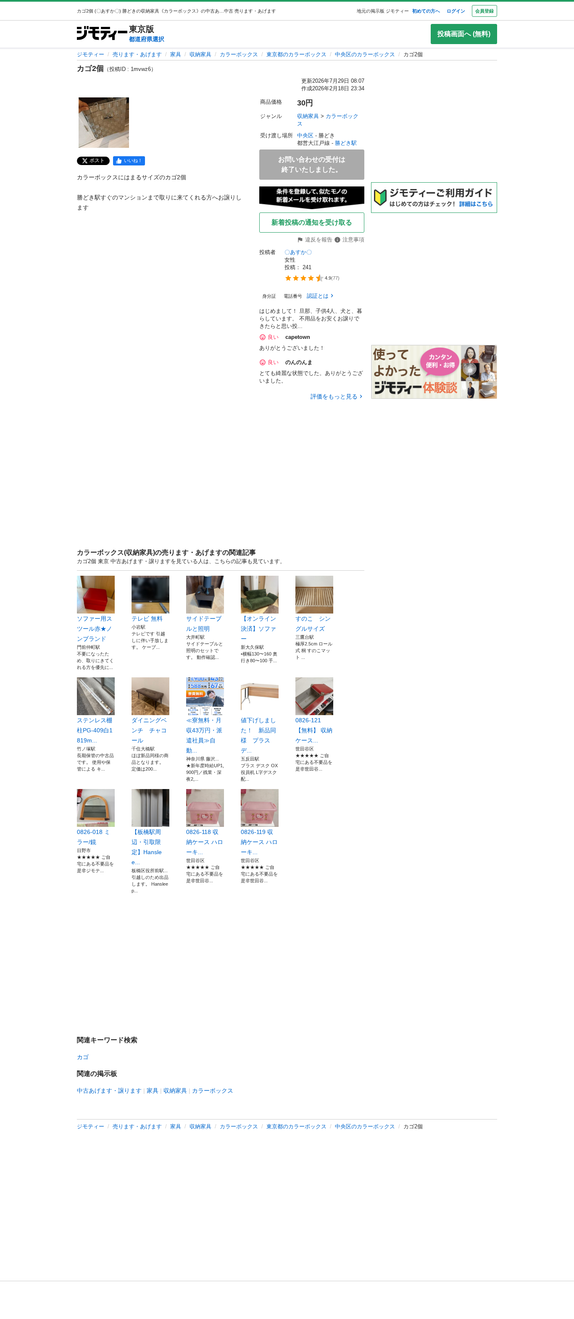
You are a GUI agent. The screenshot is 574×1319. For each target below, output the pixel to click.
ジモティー (90, 54)
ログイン (456, 10)
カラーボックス (239, 54)
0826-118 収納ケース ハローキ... (204, 842)
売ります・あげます (137, 54)
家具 (175, 54)
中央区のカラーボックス (365, 54)
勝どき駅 (346, 143)
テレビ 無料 (147, 618)
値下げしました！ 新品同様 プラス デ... (258, 735)
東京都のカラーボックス (296, 54)
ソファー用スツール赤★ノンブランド (94, 628)
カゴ (83, 1057)
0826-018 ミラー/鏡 (93, 837)
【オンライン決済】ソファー (258, 628)
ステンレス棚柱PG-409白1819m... (95, 730)
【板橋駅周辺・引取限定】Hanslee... (147, 847)
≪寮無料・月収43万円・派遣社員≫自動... (204, 735)
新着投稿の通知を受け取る (311, 222)
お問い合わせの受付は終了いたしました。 (311, 164)
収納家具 (200, 54)
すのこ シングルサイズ (313, 623)
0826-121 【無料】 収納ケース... (313, 730)
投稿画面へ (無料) (463, 33)
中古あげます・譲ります (109, 1090)
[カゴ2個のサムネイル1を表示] (104, 122)
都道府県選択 (146, 39)
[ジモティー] (102, 34)
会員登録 (484, 10)
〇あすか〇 (298, 252)
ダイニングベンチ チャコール (149, 730)
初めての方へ (426, 10)
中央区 (305, 135)
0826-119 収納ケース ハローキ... (259, 842)
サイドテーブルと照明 (203, 623)
